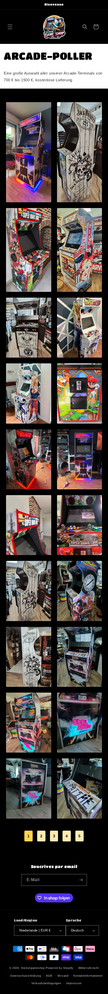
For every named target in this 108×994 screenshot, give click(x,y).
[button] (10, 26)
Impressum (73, 983)
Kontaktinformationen (87, 975)
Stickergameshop (33, 967)
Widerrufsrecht (88, 967)
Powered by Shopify (59, 967)
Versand (63, 975)
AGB (49, 975)
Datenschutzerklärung (25, 975)
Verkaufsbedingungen (46, 983)
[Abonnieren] (81, 880)
